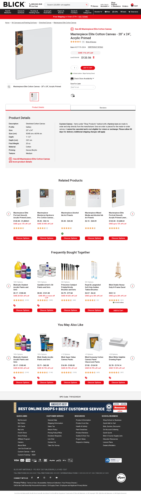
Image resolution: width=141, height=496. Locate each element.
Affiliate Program (24, 439)
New (108, 12)
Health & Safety (81, 426)
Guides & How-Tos (82, 436)
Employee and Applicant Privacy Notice (73, 485)
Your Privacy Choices (69, 483)
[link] (33, 6)
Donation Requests (55, 436)
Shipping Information (55, 423)
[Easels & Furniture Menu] (74, 14)
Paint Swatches (81, 430)
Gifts (116, 12)
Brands (97, 12)
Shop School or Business (112, 420)
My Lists (21, 430)
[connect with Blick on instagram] (44, 479)
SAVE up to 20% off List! (117, 296)
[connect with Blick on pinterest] (50, 479)
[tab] (38, 107)
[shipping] (73, 96)
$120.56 (86, 57)
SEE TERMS (83, 17)
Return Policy (52, 430)
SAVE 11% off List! (85, 53)
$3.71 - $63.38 (43, 365)
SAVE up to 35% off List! (93, 296)
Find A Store (22, 433)
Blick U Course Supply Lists (112, 436)
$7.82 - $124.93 (91, 365)
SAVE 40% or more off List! (46, 297)
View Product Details (95, 47)
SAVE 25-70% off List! (69, 368)
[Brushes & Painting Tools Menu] (34, 14)
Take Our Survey (53, 445)
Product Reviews (82, 433)
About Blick (22, 445)
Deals (124, 12)
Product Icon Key (82, 423)
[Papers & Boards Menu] (61, 14)
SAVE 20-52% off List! (21, 296)
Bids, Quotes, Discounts (111, 426)
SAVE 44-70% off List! (93, 368)
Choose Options (22, 238)
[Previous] (8, 214)
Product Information (83, 420)
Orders (125, 6)
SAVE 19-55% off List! (117, 368)
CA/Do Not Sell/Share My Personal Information (30, 485)
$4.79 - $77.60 (67, 293)
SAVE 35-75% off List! (45, 368)
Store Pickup (22, 436)
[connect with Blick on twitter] (38, 479)
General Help (52, 420)
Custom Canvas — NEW (26, 452)
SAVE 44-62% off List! (69, 296)
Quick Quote (107, 433)
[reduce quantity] (72, 68)
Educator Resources (110, 439)
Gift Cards (21, 426)
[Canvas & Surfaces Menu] (21, 14)
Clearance (134, 12)
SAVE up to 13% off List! (22, 224)
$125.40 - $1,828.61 (21, 221)
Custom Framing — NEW (26, 455)
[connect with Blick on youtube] (56, 479)
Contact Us (52, 442)
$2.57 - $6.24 (90, 293)
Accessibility (42, 483)
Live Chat (51, 439)
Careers (20, 442)
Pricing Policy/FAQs (55, 433)
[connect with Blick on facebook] (32, 479)
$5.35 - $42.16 (43, 221)
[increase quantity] (77, 68)
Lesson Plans (108, 442)
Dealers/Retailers (109, 445)
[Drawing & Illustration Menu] (48, 14)
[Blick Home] (15, 4)
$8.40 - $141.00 (43, 293)
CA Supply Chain (53, 485)
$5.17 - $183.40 (19, 293)
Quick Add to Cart (109, 423)
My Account (22, 420)
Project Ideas (81, 439)
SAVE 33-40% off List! (45, 224)
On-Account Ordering (110, 430)
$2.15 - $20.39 (90, 221)
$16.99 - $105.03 (68, 365)
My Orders (21, 423)
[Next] (132, 214)
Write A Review (91, 42)
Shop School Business (116, 4)
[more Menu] (87, 14)
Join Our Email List (24, 448)
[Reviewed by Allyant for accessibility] (121, 478)
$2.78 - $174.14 (115, 365)
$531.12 (112, 293)
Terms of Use (31, 483)
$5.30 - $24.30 (67, 221)
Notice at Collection (54, 483)
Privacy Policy (20, 482)
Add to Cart (118, 310)
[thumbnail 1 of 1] (34, 96)
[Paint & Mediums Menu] (8, 14)
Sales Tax (51, 426)
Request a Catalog (82, 442)
